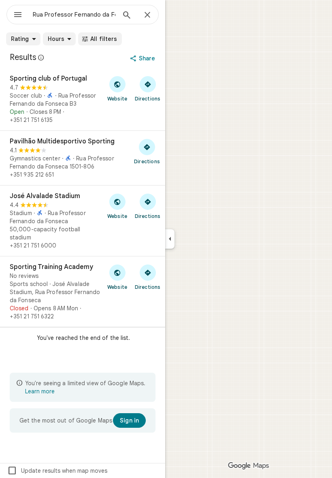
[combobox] (74, 14)
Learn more (40, 391)
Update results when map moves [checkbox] (57, 471)
